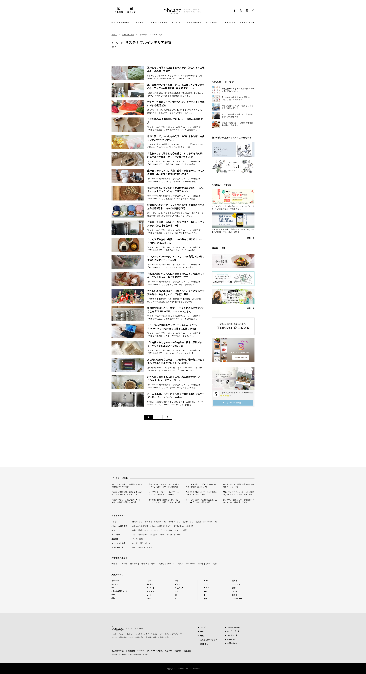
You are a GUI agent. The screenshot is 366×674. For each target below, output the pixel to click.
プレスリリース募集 (155, 651)
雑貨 (134, 547)
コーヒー (207, 584)
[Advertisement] (233, 55)
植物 (113, 598)
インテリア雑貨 (181, 530)
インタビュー (237, 598)
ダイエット (150, 588)
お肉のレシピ (188, 522)
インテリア (116, 530)
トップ (114, 35)
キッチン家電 (137, 539)
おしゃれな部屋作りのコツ (160, 526)
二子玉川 (123, 564)
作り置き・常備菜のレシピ (155, 522)
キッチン (115, 584)
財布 (176, 581)
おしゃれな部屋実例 (140, 526)
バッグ (134, 543)
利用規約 (131, 651)
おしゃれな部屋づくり (119, 591)
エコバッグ (236, 584)
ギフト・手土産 (118, 547)
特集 (202, 631)
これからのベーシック (208, 640)
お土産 (234, 581)
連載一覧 (250, 308)
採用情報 (178, 651)
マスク (234, 591)
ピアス (177, 584)
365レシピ (204, 644)
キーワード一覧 (128, 35)
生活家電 (115, 539)
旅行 (205, 598)
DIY (113, 588)
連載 (202, 636)
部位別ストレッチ (174, 535)
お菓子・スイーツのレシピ (206, 522)
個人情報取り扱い (118, 651)
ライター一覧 (232, 635)
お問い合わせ (232, 643)
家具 (134, 530)
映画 (205, 591)
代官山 (114, 564)
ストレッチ (116, 535)
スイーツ (207, 588)
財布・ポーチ (145, 543)
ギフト (177, 598)
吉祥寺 (200, 564)
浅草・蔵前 (190, 564)
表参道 (153, 564)
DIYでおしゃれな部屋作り (184, 526)
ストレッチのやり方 (140, 535)
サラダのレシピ (175, 522)
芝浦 (215, 564)
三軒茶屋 (143, 564)
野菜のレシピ (137, 522)
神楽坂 (180, 564)
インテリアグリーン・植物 (161, 530)
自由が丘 (133, 564)
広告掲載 (168, 651)
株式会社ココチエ (127, 654)
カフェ (206, 581)
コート (149, 595)
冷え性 (234, 595)
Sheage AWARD (233, 627)
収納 (113, 594)
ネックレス (179, 588)
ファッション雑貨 (118, 543)
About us (141, 651)
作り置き (150, 584)
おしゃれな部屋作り (119, 526)
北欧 (176, 591)
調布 (208, 564)
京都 (233, 588)
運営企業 (187, 651)
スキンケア (150, 591)
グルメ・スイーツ (145, 547)
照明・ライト (143, 530)
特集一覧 (250, 238)
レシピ (114, 522)
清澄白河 (170, 564)
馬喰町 (161, 564)
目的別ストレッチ (157, 535)
